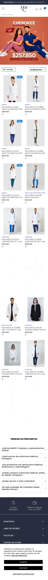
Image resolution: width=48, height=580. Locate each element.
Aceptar (23, 562)
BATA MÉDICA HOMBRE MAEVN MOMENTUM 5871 (35, 152)
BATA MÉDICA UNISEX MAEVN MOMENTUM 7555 (12, 108)
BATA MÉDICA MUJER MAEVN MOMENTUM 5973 (12, 152)
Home (4, 14)
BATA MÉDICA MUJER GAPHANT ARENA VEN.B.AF (35, 329)
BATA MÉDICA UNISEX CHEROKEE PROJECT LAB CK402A (12, 419)
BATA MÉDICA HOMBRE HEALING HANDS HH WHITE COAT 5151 (12, 287)
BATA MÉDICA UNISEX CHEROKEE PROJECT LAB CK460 (35, 240)
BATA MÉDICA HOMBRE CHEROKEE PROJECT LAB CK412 (35, 373)
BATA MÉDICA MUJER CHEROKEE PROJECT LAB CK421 (12, 240)
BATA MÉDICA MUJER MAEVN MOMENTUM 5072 (12, 196)
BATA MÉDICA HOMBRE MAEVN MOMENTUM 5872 (35, 108)
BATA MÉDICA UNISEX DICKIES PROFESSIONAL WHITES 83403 (34, 419)
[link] (24, 41)
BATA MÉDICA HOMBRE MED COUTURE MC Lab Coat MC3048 (11, 329)
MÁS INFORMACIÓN (19, 555)
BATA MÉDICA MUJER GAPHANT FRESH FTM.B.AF (12, 373)
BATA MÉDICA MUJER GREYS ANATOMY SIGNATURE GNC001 (33, 196)
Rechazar (23, 568)
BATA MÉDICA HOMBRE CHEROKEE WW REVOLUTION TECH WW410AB (34, 287)
